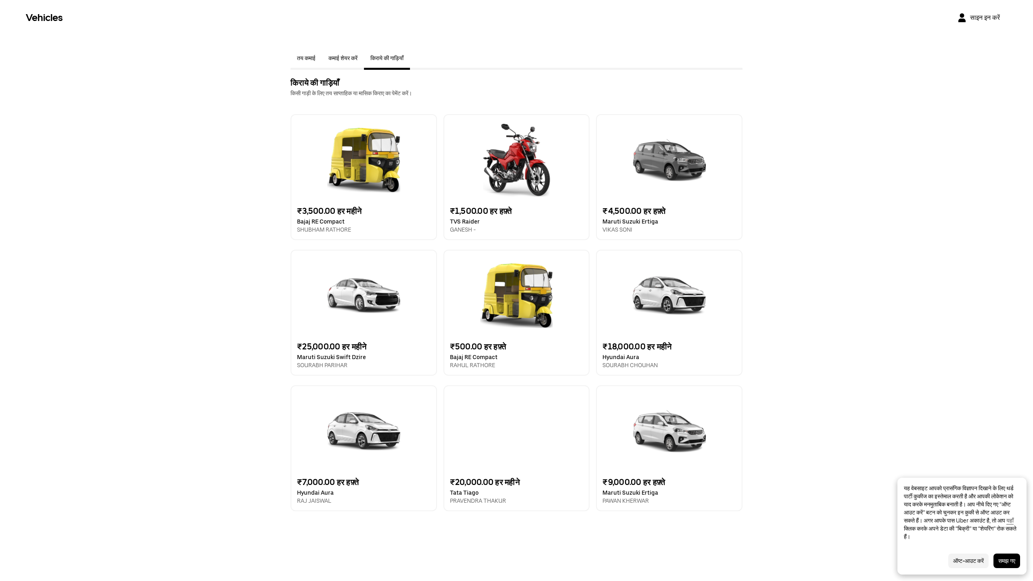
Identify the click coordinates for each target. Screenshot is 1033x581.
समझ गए (1006, 561)
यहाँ (1010, 520)
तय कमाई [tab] (306, 58)
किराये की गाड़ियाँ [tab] (387, 58)
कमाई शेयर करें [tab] (343, 58)
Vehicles (44, 17)
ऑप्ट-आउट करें (968, 561)
